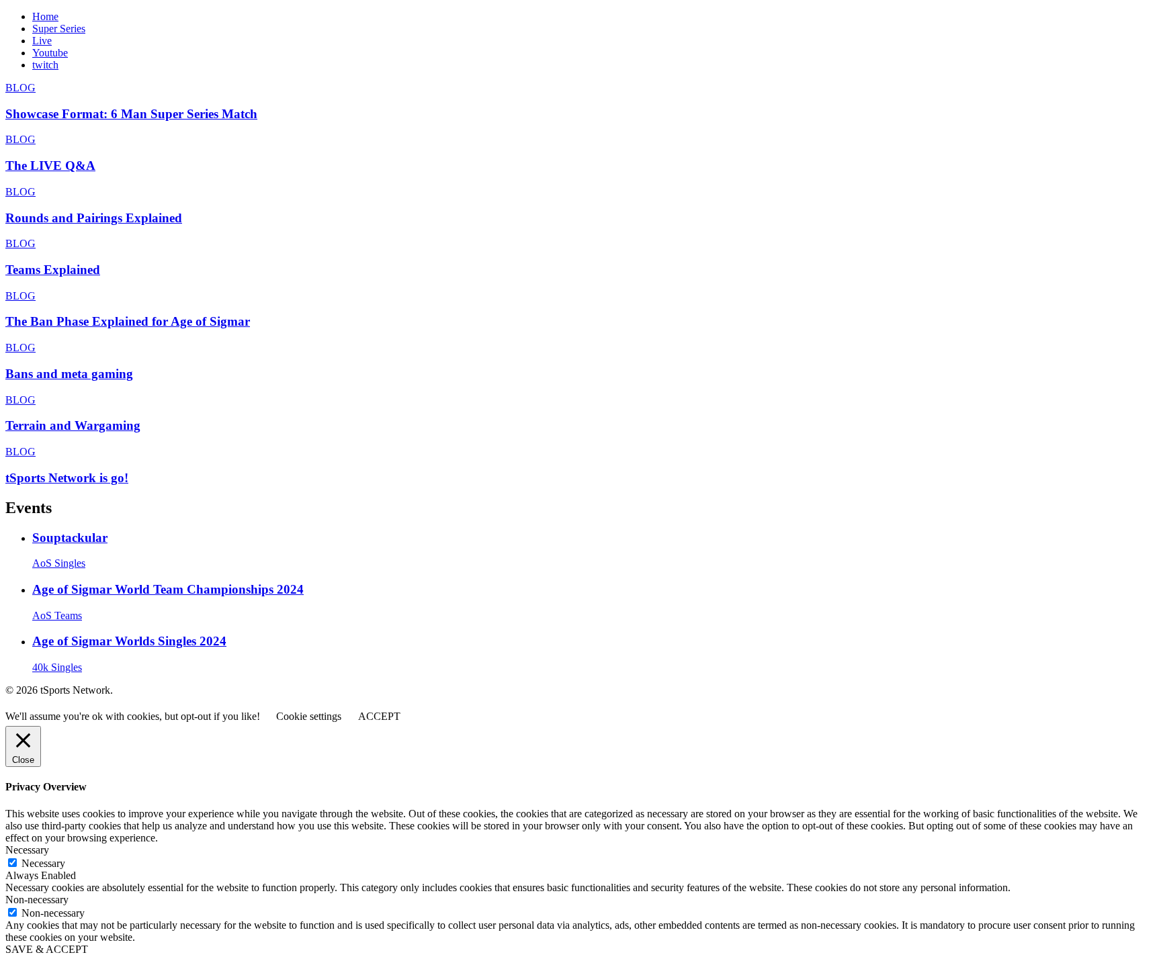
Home (45, 16)
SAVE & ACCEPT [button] (46, 949)
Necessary (43, 863)
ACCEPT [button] (379, 716)
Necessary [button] (27, 850)
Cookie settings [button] (308, 716)
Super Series (58, 28)
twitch (45, 65)
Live (42, 40)
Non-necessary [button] (37, 899)
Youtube (50, 52)
